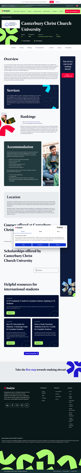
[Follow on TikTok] (27, 405)
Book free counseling (71, 11)
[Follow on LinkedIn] (7, 405)
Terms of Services (57, 471)
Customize (40, 244)
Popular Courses (37, 11)
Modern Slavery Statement (71, 414)
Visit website (39, 40)
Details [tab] (40, 231)
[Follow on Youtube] (17, 405)
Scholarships (58, 396)
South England (26, 40)
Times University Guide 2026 (33, 121)
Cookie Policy (74, 471)
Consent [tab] (22, 231)
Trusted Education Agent (71, 425)
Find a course (16, 11)
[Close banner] (65, 227)
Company (54, 11)
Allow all (57, 244)
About (70, 391)
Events (57, 399)
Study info (23, 11)
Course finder (58, 391)
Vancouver (29, 6)
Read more (10, 313)
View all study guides (30, 353)
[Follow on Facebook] (12, 405)
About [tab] (58, 231)
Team (70, 394)
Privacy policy (66, 471)
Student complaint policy (71, 420)
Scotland (44, 398)
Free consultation (67, 75)
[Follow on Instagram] (22, 405)
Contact (61, 11)
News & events (46, 11)
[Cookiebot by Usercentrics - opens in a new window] (57, 227)
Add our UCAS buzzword (20, 5)
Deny (23, 244)
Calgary (22, 6)
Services (29, 11)
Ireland (43, 400)
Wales (43, 395)
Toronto (19, 6)
